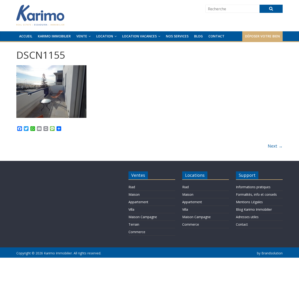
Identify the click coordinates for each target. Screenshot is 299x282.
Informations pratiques (253, 187)
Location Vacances (139, 36)
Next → (275, 146)
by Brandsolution (270, 253)
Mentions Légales (249, 202)
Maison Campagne (142, 217)
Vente (81, 36)
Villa (131, 209)
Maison (134, 194)
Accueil (25, 36)
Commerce (136, 232)
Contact (216, 36)
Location (104, 36)
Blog (198, 36)
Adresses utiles (247, 217)
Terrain (133, 224)
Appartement (138, 202)
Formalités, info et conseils (256, 194)
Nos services (177, 36)
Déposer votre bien (262, 36)
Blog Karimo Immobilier (254, 209)
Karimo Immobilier (54, 36)
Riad (131, 187)
